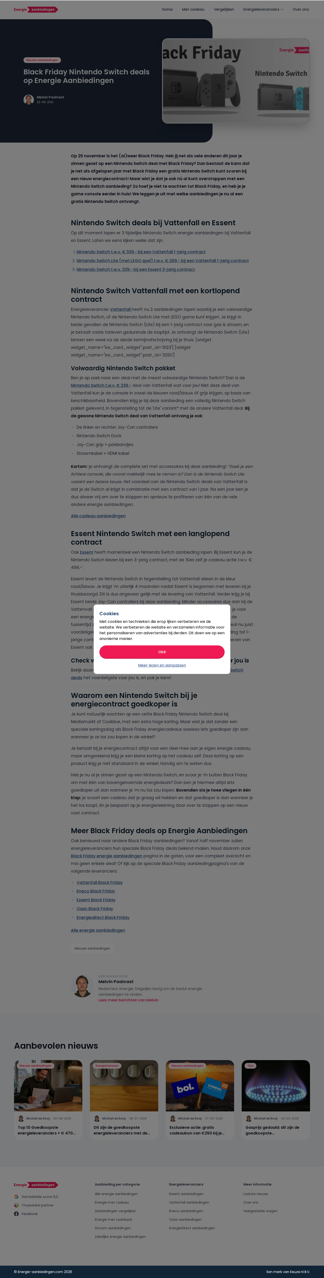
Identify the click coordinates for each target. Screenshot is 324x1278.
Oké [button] (162, 652)
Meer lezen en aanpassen (162, 665)
